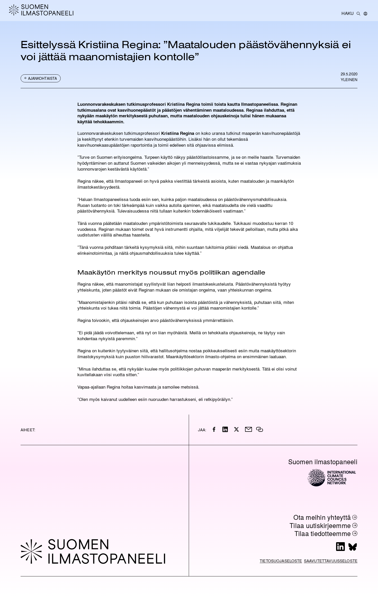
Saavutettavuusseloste (330, 560)
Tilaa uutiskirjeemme (320, 525)
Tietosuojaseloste (281, 560)
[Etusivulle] (45, 9)
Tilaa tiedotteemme (322, 533)
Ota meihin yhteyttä (322, 517)
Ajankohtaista (42, 78)
